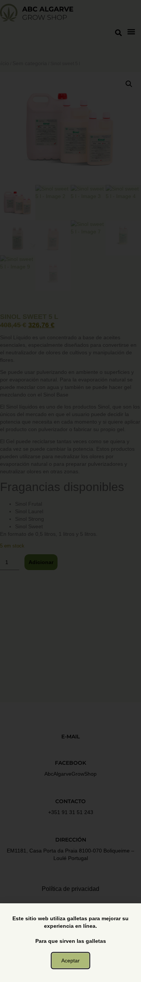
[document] (70, 491)
